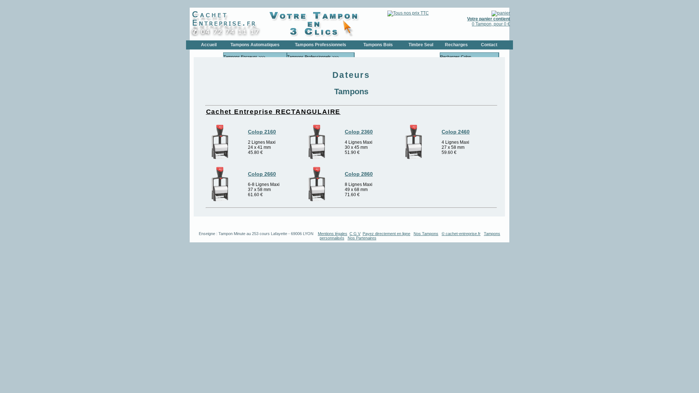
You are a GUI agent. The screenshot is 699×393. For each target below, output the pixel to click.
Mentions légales (332, 233)
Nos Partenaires (362, 238)
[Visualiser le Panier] (500, 13)
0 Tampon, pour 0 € (488, 21)
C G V (355, 233)
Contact (489, 44)
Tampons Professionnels (320, 44)
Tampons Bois (378, 44)
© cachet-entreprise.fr (461, 233)
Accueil (209, 44)
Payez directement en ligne (386, 233)
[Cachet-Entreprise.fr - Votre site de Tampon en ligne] (228, 34)
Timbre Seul (420, 44)
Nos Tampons (426, 233)
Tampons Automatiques (255, 44)
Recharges (456, 44)
